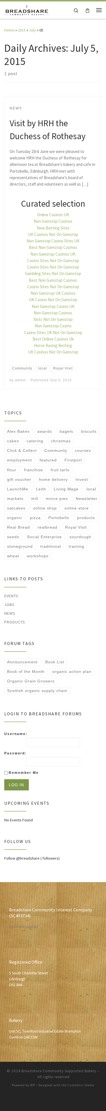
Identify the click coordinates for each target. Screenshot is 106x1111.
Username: (15, 734)
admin (20, 380)
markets (15, 498)
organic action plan (72, 671)
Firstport (73, 460)
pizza (35, 517)
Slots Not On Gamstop (53, 319)
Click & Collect (22, 450)
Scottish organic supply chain (37, 690)
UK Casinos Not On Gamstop (53, 234)
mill (34, 498)
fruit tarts (60, 470)
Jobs (9, 604)
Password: (15, 753)
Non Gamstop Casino (53, 325)
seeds (13, 537)
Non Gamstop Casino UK (53, 306)
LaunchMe (17, 489)
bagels (66, 431)
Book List (54, 662)
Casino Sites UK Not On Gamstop (53, 332)
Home (9, 30)
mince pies (57, 498)
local (91, 489)
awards (44, 431)
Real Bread (18, 527)
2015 (22, 30)
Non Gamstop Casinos (53, 221)
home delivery (53, 479)
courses (83, 450)
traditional (50, 546)
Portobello (58, 517)
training (76, 546)
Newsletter (87, 498)
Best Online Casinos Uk (53, 339)
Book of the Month (26, 671)
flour (11, 470)
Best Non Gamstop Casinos (53, 247)
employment (19, 460)
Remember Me (24, 773)
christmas (61, 441)
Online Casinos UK (53, 214)
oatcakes (16, 508)
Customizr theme (80, 1085)
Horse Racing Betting (53, 345)
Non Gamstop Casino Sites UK (53, 241)
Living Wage (66, 489)
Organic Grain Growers (31, 681)
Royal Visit (76, 527)
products (86, 517)
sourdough (80, 537)
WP (32, 1085)
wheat (13, 556)
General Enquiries (23, 926)
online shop (45, 508)
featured (48, 460)
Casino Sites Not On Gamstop (53, 260)
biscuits (89, 431)
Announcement (22, 662)
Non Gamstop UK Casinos (53, 293)
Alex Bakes (18, 431)
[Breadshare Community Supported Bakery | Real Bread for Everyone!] (26, 9)
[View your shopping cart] (87, 10)
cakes (13, 441)
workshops (38, 556)
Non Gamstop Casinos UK (53, 254)
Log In (16, 785)
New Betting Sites (53, 228)
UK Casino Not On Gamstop (53, 299)
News (9, 613)
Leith (41, 489)
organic (14, 517)
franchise (33, 470)
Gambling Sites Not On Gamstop (53, 273)
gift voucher (19, 479)
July (32, 30)
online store (76, 508)
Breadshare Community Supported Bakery (58, 1071)
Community (55, 450)
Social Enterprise (44, 537)
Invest (81, 479)
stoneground (20, 546)
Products (14, 622)
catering (35, 441)
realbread (47, 527)
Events (11, 595)
